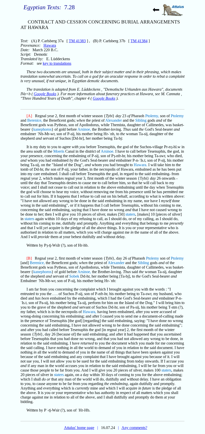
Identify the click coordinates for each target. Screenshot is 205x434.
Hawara (50, 45)
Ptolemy (177, 116)
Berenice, (34, 120)
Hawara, (89, 312)
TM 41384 (139, 41)
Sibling (140, 120)
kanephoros (42, 129)
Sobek (74, 276)
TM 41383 (77, 41)
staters (130, 214)
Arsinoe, (84, 129)
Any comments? (134, 428)
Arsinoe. (107, 151)
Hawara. (140, 165)
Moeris (58, 151)
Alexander (113, 120)
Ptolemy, (152, 116)
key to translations (57, 63)
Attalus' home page (79, 428)
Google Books (45, 94)
